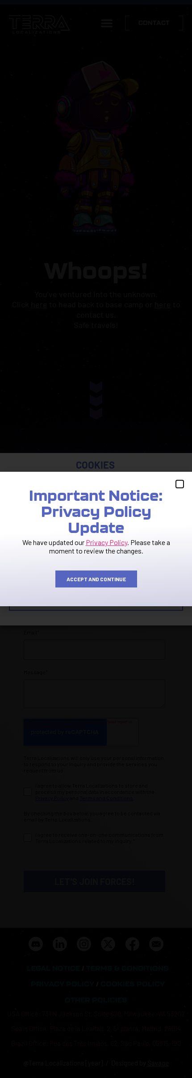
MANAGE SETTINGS (96, 600)
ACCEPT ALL (96, 551)
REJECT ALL (96, 576)
